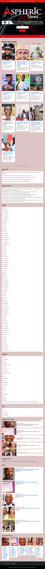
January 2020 (5, 348)
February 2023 (5, 280)
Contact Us (33, 1)
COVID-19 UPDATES (6, 365)
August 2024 (4, 245)
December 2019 (5, 349)
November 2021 (5, 309)
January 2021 (5, 324)
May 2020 (4, 340)
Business (4, 361)
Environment (5, 370)
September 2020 (5, 332)
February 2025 (5, 233)
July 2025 (4, 223)
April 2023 (4, 276)
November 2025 (5, 216)
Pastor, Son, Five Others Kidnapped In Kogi (7, 62)
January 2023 (5, 282)
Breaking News (5, 359)
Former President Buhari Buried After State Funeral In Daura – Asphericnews (17, 197)
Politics (4, 150)
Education (4, 367)
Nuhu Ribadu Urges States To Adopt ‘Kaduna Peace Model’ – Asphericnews (17, 189)
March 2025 (4, 231)
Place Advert (28, 1)
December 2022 (5, 283)
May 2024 (4, 251)
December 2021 (5, 307)
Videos (3, 396)
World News (4, 400)
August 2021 (4, 315)
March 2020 (4, 344)
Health (32, 59)
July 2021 (4, 317)
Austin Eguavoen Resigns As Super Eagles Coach (22, 93)
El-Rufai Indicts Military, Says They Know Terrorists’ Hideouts (8, 123)
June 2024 (4, 249)
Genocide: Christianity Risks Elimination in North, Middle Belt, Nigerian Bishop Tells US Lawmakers (28, 453)
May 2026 (4, 208)
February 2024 (5, 256)
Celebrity (4, 363)
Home (19, 1)
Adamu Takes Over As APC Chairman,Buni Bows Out (8, 153)
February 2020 (5, 346)
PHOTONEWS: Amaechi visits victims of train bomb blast (22, 122)
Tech (3, 392)
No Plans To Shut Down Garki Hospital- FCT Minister (36, 62)
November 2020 (5, 328)
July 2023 (4, 270)
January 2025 (5, 235)
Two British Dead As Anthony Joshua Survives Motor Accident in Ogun (16, 181)
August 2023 (4, 268)
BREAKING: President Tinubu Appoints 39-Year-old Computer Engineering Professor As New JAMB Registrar (21, 173)
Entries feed (4, 411)
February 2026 (5, 210)
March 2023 (4, 278)
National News (10, 59)
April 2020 (4, 342)
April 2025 (4, 229)
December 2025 (5, 214)
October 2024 (5, 241)
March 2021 (4, 320)
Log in (3, 409)
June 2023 (4, 272)
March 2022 (4, 301)
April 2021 (4, 318)
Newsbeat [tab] (12, 465)
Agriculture (4, 357)
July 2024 (4, 247)
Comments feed (5, 413)
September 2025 (5, 220)
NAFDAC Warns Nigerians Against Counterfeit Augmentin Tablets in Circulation (17, 175)
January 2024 (5, 258)
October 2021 (5, 311)
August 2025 (4, 221)
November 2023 (5, 262)
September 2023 (5, 266)
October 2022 (5, 287)
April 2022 (4, 299)
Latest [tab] (3, 465)
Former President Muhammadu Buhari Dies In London (19, 193)
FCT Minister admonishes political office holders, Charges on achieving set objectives (22, 63)
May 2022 (4, 297)
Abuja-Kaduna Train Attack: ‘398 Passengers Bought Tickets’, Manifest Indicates (36, 123)
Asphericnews (19, 66)
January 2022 (5, 305)
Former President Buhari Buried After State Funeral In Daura (21, 195)
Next (28, 166)
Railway (23, 118)
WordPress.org (5, 415)
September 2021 (5, 313)
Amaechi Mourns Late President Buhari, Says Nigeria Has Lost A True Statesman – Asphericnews (21, 200)
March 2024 (4, 254)
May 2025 (4, 227)
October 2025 (5, 218)
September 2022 (5, 289)
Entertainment (5, 368)
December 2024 (5, 237)
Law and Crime (5, 59)
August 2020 (4, 334)
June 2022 (4, 295)
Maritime (4, 380)
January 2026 (5, 212)
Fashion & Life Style (6, 372)
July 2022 (4, 293)
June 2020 (4, 338)
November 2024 (5, 239)
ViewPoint (4, 398)
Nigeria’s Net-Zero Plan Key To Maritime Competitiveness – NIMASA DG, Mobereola (18, 177)
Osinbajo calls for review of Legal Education (8, 93)
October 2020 (5, 330)
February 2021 (5, 322)
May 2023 (4, 274)
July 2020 (4, 336)
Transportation (19, 119)
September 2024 (5, 243)
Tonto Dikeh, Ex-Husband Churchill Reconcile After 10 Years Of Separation (16, 179)
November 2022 (5, 285)
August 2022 (4, 291)
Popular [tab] (8, 465)
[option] (22, 424)
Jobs (3, 376)
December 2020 (5, 326)
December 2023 (5, 260)
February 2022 (5, 303)
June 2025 (4, 225)
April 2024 (4, 252)
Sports (18, 89)
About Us (22, 1)
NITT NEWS (4, 384)
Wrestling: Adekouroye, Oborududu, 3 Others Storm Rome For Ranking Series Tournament (20, 401)
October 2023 (5, 264)
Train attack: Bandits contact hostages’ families (36, 93)
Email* (22, 25)
